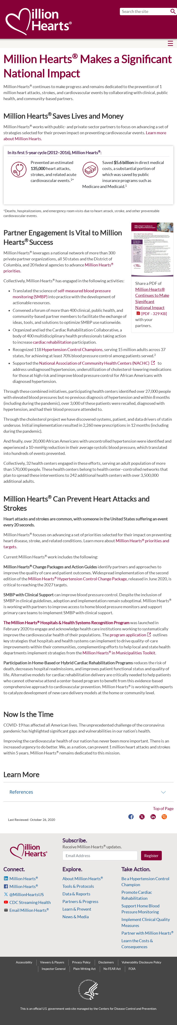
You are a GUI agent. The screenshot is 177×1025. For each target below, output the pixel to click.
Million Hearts (23, 878)
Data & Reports (76, 893)
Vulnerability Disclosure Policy (141, 962)
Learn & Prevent (76, 909)
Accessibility (24, 962)
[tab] (88, 792)
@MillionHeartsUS (26, 894)
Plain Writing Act (84, 969)
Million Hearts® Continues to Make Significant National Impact (152, 301)
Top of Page (163, 808)
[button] (170, 43)
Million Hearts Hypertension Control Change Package (77, 578)
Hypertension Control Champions (72, 349)
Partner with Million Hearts (147, 933)
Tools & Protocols (78, 886)
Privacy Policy (81, 962)
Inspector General (53, 969)
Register (151, 855)
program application (128, 634)
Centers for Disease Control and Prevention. (128, 1008)
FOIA (132, 969)
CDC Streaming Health (30, 902)
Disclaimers (106, 962)
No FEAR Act (112, 969)
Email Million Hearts (29, 910)
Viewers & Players (52, 962)
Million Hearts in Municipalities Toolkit (119, 652)
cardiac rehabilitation (52, 342)
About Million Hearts (82, 878)
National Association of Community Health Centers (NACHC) (94, 363)
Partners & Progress (80, 901)
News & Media (75, 916)
